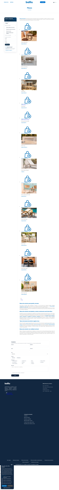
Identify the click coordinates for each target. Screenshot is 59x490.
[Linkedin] (51, 393)
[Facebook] (44, 393)
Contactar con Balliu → (9, 50)
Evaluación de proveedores (49, 460)
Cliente (12, 356)
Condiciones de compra (34, 462)
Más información (4, 475)
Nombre (12, 344)
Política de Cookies (16, 460)
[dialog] (7, 476)
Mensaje (12, 365)
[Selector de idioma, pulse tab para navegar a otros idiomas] (56, 2)
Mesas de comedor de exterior (10, 29)
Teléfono (31, 348)
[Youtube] (46, 393)
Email (12, 348)
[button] (7, 487)
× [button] (12, 464)
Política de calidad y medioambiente (36, 460)
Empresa (11, 2)
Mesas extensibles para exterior (9, 33)
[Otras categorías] (15, 35)
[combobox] (11, 464)
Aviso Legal (8, 460)
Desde (6, 38)
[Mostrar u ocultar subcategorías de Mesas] (15, 25)
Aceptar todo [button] (4, 485)
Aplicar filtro (7, 44)
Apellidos (31, 344)
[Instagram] (49, 393)
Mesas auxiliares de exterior (10, 27)
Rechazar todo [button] (10, 485)
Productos (6, 2)
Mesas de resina (8, 31)
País (12, 352)
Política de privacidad (24, 460)
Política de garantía (25, 462)
